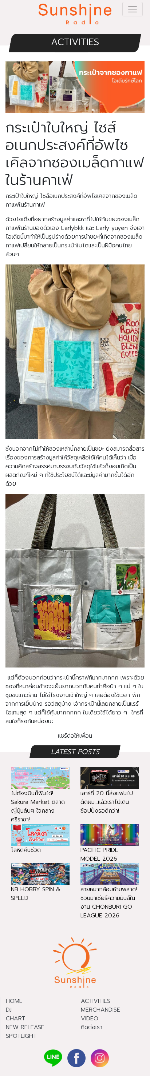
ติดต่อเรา (91, 1027)
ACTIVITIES (75, 42)
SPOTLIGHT (21, 1036)
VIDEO (89, 1018)
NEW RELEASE (25, 1027)
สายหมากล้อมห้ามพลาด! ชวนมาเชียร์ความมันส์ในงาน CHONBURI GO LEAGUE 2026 (108, 902)
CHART (15, 1018)
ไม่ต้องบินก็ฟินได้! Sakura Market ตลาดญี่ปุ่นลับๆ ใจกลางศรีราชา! (38, 806)
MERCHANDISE (100, 1009)
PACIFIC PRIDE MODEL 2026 (99, 854)
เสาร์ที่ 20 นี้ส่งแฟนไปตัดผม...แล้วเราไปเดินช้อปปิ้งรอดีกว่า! (106, 802)
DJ (9, 1009)
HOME (14, 1001)
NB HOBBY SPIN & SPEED (35, 893)
